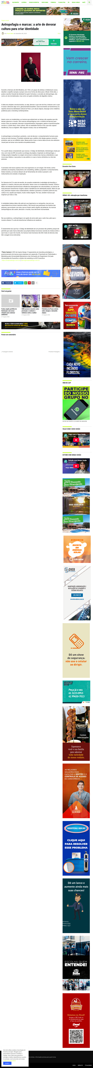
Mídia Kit (80, 1065)
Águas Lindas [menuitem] (76, 2)
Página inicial (5, 20)
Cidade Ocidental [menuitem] (34, 2)
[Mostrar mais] (36, 282)
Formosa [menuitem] (53, 2)
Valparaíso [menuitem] (15, 2)
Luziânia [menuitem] (23, 2)
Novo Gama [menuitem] (45, 2)
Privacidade (88, 1065)
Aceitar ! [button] (7, 1063)
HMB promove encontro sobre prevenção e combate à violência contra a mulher (30, 311)
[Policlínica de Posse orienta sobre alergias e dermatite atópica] (51, 301)
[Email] (33, 282)
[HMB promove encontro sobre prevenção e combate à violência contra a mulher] (31, 301)
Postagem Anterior (7, 351)
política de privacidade (9, 1060)
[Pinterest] (29, 282)
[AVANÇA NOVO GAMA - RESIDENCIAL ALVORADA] (77, 32)
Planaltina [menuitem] (61, 2)
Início (74, 1065)
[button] (85, 2)
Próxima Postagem (54, 351)
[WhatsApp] (25, 282)
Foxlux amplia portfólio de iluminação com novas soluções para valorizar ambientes (9, 311)
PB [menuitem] (68, 2)
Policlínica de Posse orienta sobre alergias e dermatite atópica (50, 311)
